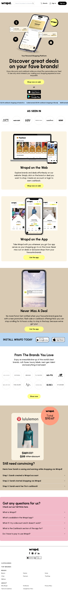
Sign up (62, 3)
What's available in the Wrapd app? (18, 517)
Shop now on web (34, 82)
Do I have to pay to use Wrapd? (16, 534)
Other (2, 576)
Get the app (34, 257)
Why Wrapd (4, 585)
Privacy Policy (48, 585)
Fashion (25, 573)
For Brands (26, 585)
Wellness (3, 579)
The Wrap (47, 576)
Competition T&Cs (28, 588)
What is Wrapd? (9, 512)
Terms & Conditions (6, 588)
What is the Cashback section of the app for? (23, 528)
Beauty (3, 573)
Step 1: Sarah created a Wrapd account (20, 475)
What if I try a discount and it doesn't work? (22, 523)
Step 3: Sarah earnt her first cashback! (20, 486)
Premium (25, 576)
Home (46, 573)
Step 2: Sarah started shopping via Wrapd (22, 481)
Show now (34, 396)
